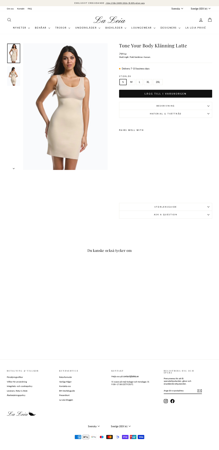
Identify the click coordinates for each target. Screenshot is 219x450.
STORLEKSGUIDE (165, 207)
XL (148, 82)
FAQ (30, 8)
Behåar (41, 27)
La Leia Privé (195, 27)
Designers (169, 27)
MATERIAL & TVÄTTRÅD (166, 113)
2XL (158, 82)
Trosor (61, 27)
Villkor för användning (17, 381)
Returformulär (65, 377)
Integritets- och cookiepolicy (19, 386)
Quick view (31, 329)
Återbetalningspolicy (16, 395)
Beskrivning (166, 106)
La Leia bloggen (66, 400)
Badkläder (114, 27)
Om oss (10, 8)
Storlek (125, 76)
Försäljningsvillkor (15, 377)
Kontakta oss (65, 386)
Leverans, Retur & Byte (17, 390)
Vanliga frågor (65, 381)
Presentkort (64, 395)
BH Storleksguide (67, 390)
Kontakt (20, 8)
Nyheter (20, 27)
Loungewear (142, 27)
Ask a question (165, 214)
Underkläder (86, 27)
